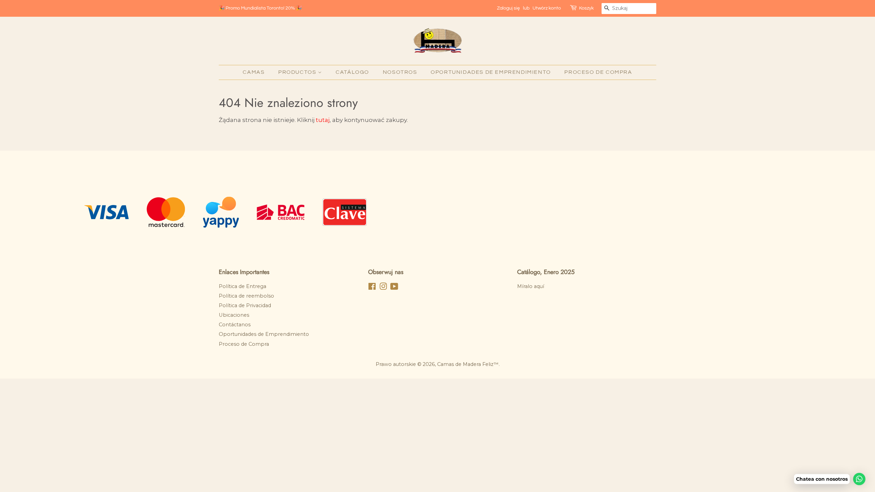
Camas (254, 72)
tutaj (322, 120)
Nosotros (400, 72)
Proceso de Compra (598, 72)
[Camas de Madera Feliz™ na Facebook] (372, 288)
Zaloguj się (508, 8)
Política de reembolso (246, 296)
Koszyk (586, 8)
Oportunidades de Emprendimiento (491, 72)
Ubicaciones (234, 315)
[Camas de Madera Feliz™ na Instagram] (383, 288)
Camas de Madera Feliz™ (468, 364)
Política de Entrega (242, 286)
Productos (298, 72)
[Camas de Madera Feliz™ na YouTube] (394, 288)
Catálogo (352, 72)
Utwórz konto (547, 8)
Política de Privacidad (245, 305)
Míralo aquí (530, 286)
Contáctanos (235, 325)
